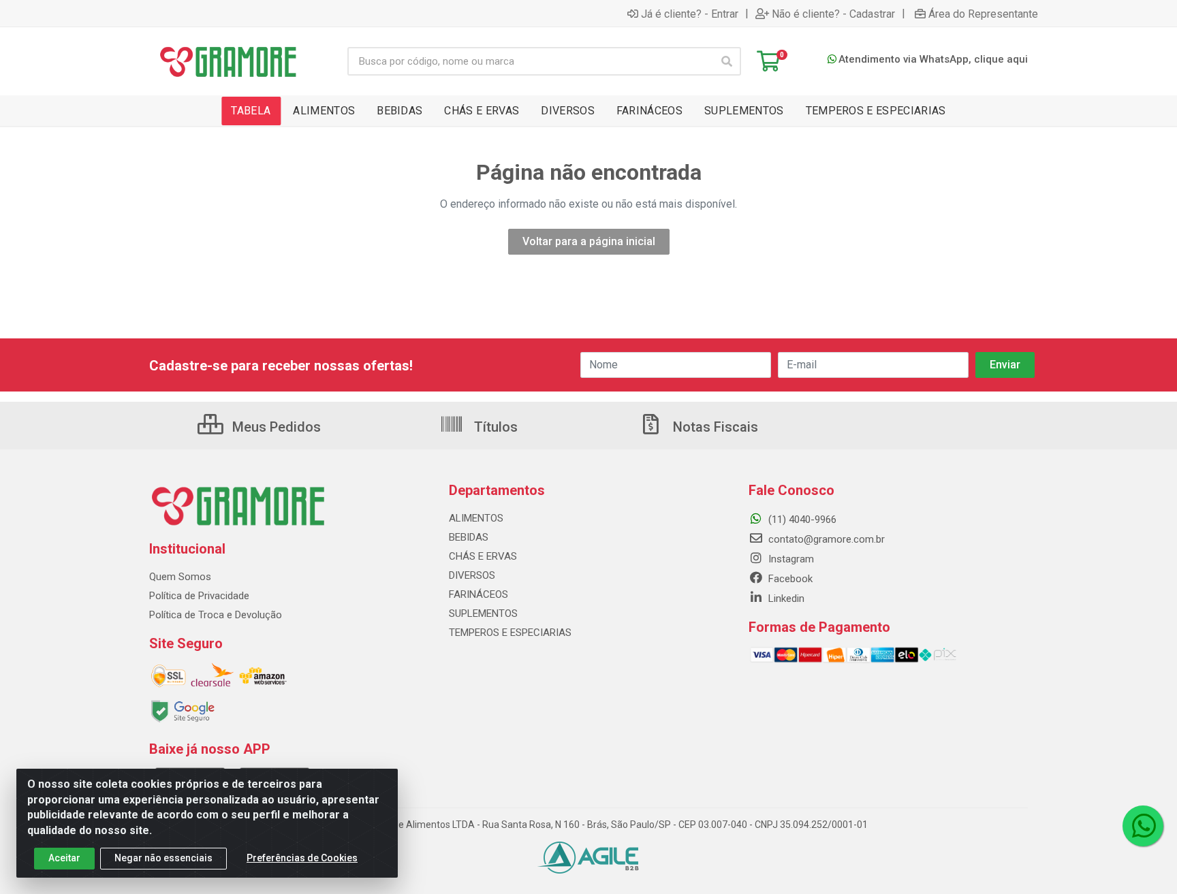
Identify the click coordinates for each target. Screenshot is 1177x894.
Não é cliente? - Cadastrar (833, 13)
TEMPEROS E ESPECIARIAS (510, 632)
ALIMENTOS (476, 518)
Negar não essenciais (163, 857)
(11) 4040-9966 (801, 519)
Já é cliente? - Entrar (689, 13)
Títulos (494, 427)
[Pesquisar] (726, 61)
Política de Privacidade (199, 596)
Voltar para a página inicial (588, 241)
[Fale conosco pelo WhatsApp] (1143, 825)
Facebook (789, 579)
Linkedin (785, 598)
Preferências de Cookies (302, 857)
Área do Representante (983, 13)
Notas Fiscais (714, 427)
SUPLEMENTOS (483, 613)
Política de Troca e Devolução (215, 615)
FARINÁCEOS (478, 594)
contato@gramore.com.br (825, 539)
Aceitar (64, 857)
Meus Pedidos (275, 427)
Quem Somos (180, 577)
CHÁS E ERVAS (483, 556)
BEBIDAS (468, 537)
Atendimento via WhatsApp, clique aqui (933, 59)
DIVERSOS (472, 575)
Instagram (790, 559)
